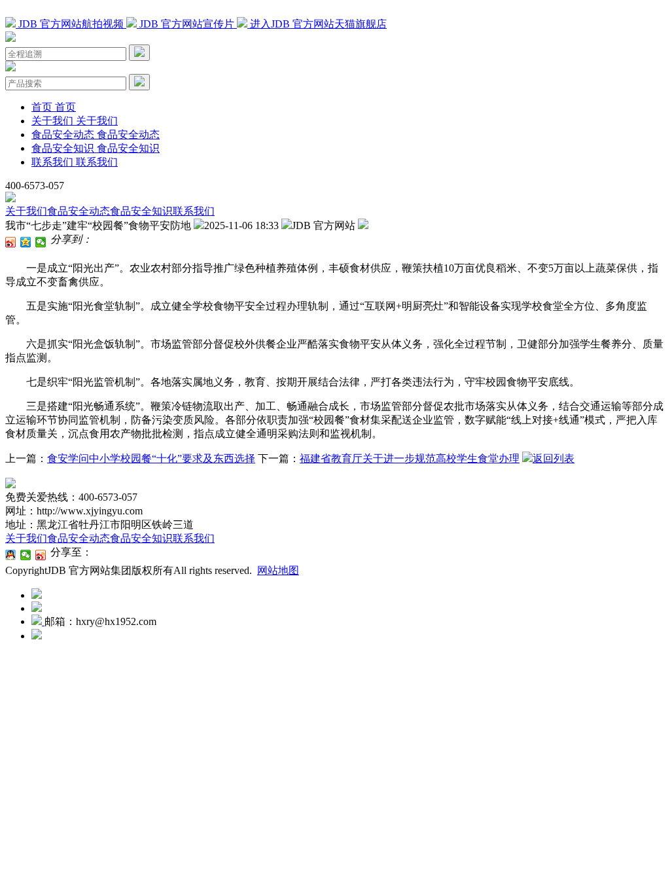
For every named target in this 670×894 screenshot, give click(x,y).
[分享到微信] (40, 242)
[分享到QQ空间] (25, 242)
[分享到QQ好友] (10, 555)
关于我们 (26, 211)
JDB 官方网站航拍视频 (71, 23)
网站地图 (278, 570)
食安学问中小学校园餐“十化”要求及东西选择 (151, 458)
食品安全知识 (141, 211)
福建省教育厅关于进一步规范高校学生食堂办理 (410, 458)
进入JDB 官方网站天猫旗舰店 (317, 23)
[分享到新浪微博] (10, 242)
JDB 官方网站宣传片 (187, 23)
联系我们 (194, 211)
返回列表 (553, 458)
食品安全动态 (78, 211)
